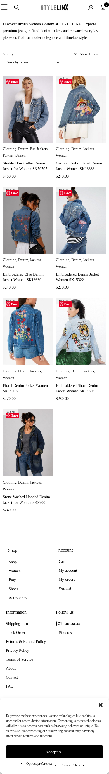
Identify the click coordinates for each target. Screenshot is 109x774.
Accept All (54, 752)
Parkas (8, 155)
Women (20, 155)
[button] (100, 705)
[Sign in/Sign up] (90, 7)
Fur (32, 149)
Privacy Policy (70, 765)
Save (14, 81)
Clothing (9, 149)
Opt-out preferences (39, 764)
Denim (23, 149)
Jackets (42, 149)
